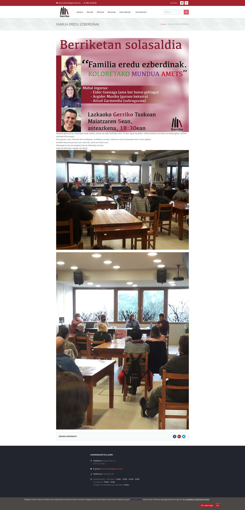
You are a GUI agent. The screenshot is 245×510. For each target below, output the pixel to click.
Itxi (217, 505)
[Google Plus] (179, 436)
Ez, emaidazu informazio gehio (196, 499)
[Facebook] (174, 436)
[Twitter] (184, 436)
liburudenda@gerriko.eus (70, 3)
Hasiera (163, 24)
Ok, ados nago (207, 505)
